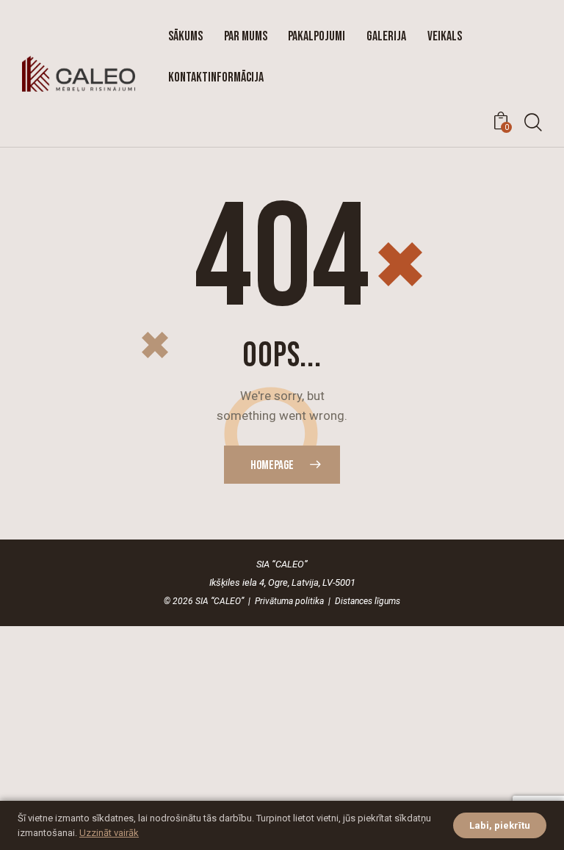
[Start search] (532, 123)
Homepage (272, 465)
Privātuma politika (289, 601)
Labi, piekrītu (499, 825)
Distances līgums (367, 601)
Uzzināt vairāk (109, 832)
